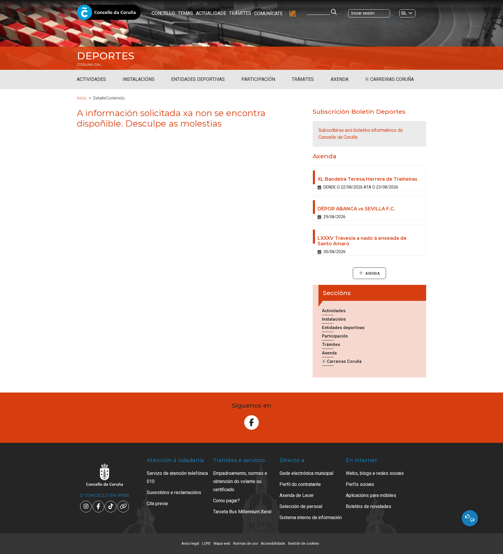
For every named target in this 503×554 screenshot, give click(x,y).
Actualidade (211, 13)
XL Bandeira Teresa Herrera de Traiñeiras (367, 179)
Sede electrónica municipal (306, 473)
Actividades (91, 79)
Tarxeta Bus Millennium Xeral (242, 511)
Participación (258, 79)
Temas (185, 13)
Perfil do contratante (300, 484)
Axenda (339, 79)
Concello (163, 13)
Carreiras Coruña (391, 79)
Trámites (240, 13)
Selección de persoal (300, 506)
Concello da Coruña (109, 14)
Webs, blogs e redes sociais (375, 473)
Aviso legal (190, 543)
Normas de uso (245, 543)
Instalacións (139, 79)
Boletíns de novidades (368, 506)
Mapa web (222, 543)
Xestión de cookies (303, 543)
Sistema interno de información (310, 517)
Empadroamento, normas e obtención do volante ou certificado (240, 481)
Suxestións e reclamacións (174, 492)
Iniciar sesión (363, 13)
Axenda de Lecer (296, 495)
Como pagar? (226, 500)
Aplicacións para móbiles (371, 495)
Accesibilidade (273, 543)
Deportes (105, 56)
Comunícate (268, 13)
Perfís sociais (360, 484)
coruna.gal (89, 65)
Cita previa (157, 503)
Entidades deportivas (198, 79)
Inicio (82, 98)
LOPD (206, 543)
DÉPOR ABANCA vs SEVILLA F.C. (356, 209)
